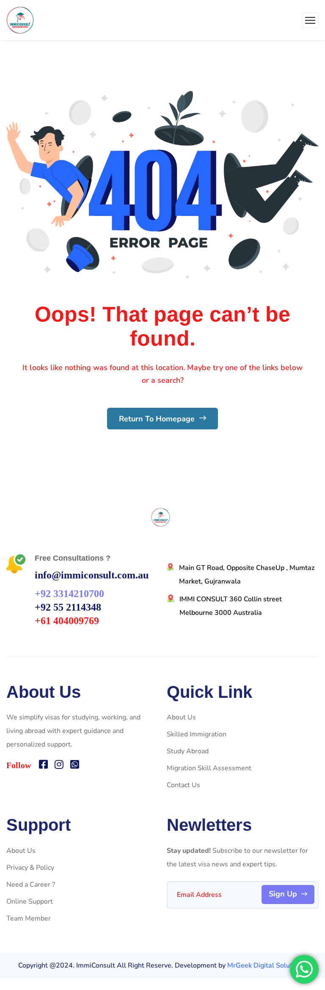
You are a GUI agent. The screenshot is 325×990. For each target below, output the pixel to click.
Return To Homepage (158, 419)
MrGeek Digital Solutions (266, 965)
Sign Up (283, 894)
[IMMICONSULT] (20, 20)
